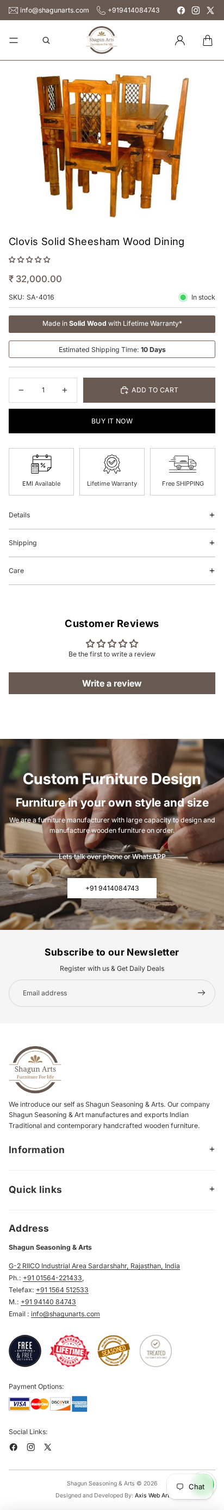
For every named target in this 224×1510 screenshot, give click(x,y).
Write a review (112, 683)
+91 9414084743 (112, 888)
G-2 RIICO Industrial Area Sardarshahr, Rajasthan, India (94, 1266)
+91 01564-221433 (52, 1278)
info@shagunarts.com (54, 10)
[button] (29, 259)
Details (19, 515)
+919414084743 (134, 10)
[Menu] (13, 40)
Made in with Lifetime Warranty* (112, 323)
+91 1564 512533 (62, 1290)
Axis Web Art (152, 1495)
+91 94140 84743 (48, 1302)
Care (16, 570)
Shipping (23, 543)
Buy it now (112, 421)
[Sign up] (201, 993)
